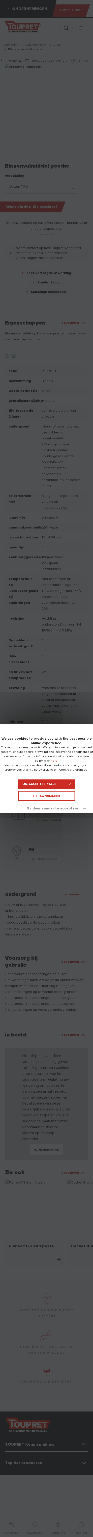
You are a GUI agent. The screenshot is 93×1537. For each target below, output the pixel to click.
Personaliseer (46, 795)
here (54, 760)
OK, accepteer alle (39, 783)
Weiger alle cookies (56, 808)
